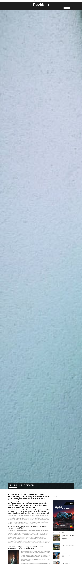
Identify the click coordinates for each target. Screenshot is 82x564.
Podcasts (55, 8)
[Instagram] (59, 496)
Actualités (49, 8)
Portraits (36, 8)
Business (11, 8)
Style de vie (23, 8)
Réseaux (17, 8)
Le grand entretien (13, 487)
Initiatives (43, 8)
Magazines (67, 8)
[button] (72, 8)
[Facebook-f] (54, 496)
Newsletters (60, 8)
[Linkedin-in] (57, 496)
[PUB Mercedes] (63, 530)
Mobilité (30, 8)
